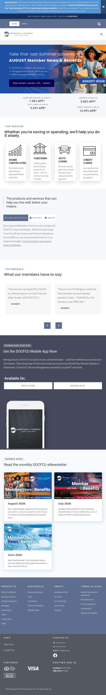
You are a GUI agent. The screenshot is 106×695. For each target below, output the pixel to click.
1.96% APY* (37, 101)
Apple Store (9, 644)
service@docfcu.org (63, 650)
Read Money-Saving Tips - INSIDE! (31, 83)
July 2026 (64, 503)
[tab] (15, 218)
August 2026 (16, 503)
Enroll (25, 24)
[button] (101, 34)
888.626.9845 (60, 647)
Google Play (9, 650)
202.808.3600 (60, 643)
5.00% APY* (88, 101)
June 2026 (15, 554)
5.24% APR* (38, 108)
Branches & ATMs (49, 16)
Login (14, 24)
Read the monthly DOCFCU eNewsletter (35, 465)
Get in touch (34, 16)
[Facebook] (55, 655)
